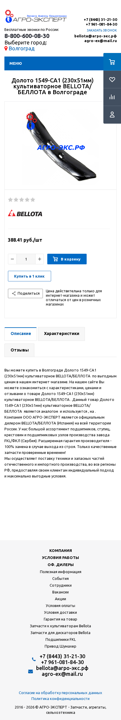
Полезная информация (60, 572)
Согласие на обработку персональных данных (60, 693)
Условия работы (60, 557)
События (60, 578)
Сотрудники (61, 585)
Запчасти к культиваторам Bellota (60, 626)
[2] (16, 200)
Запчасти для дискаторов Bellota (60, 633)
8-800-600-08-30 (26, 36)
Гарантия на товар (60, 619)
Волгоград (22, 48)
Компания (60, 550)
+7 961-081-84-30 (101, 24)
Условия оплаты (60, 605)
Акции (60, 599)
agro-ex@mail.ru (100, 41)
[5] (33, 200)
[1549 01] (60, 147)
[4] (27, 200)
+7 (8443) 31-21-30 (100, 19)
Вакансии (60, 592)
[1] (11, 200)
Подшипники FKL (61, 639)
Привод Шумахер (60, 646)
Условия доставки (60, 612)
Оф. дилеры (61, 565)
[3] (22, 200)
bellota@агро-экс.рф (95, 36)
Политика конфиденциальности (60, 698)
